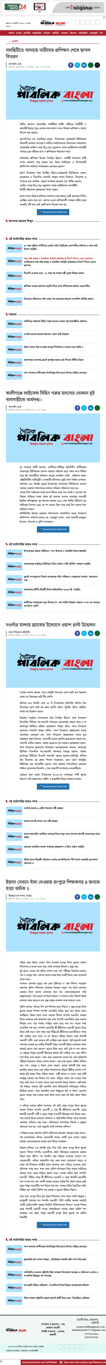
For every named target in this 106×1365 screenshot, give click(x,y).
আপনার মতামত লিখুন (21, 221)
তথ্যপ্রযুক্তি (94, 33)
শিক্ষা (102, 33)
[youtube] (93, 22)
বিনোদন (73, 33)
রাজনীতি (27, 33)
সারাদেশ (46, 33)
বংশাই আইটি (33, 1351)
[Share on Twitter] (77, 65)
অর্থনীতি (55, 33)
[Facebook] (77, 22)
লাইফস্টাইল (83, 33)
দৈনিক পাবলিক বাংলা (25, 1346)
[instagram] (88, 22)
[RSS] (98, 22)
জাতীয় (19, 33)
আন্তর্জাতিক (37, 33)
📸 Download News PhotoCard (53, 212)
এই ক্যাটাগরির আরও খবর (23, 239)
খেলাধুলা (64, 33)
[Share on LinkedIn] (84, 65)
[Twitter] (82, 22)
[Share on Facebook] (71, 65)
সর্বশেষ (11, 33)
